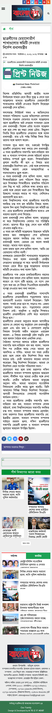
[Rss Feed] (48, 2)
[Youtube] (28, 2)
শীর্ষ (11, 29)
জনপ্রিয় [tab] (38, 556)
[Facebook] (24, 2)
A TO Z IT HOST (36, 710)
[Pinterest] (44, 2)
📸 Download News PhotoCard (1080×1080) (26, 86)
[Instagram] (36, 2)
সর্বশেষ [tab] (14, 556)
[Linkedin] (40, 2)
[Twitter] (32, 2)
